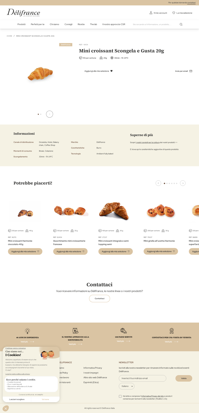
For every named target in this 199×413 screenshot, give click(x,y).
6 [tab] (176, 183)
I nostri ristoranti (62, 382)
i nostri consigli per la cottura (147, 142)
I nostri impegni (91, 372)
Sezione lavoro (62, 377)
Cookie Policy (61, 372)
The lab (93, 24)
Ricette (81, 24)
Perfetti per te (37, 24)
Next (182, 183)
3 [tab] (169, 183)
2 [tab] (166, 183)
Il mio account (160, 13)
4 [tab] (171, 183)
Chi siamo (54, 24)
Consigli (68, 24)
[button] (49, 114)
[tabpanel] (70, 225)
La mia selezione (184, 13)
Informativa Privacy (93, 367)
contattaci (191, 2)
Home (9, 36)
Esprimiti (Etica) (91, 382)
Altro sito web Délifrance (95, 377)
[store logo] (23, 12)
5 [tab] (174, 183)
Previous (158, 183)
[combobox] (158, 24)
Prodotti (21, 24)
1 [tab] (164, 183)
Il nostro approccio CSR (113, 24)
